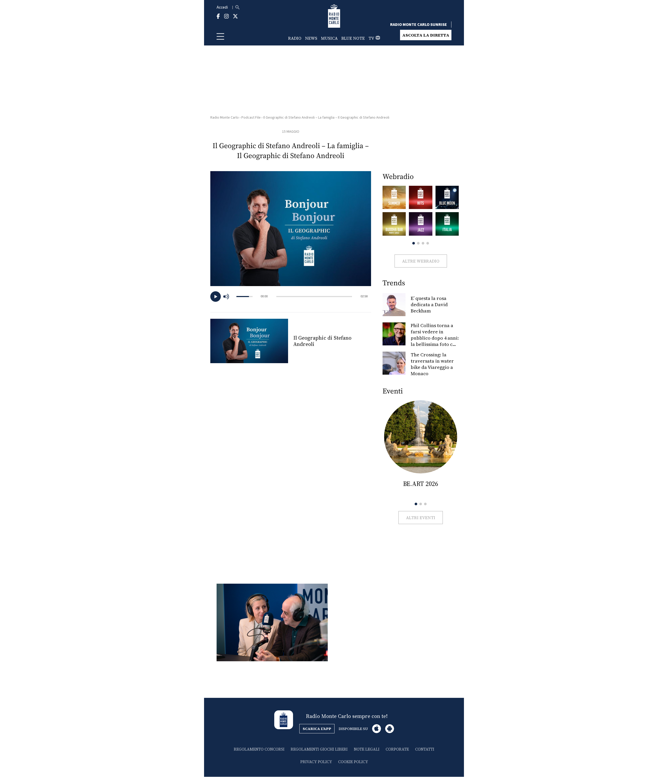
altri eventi (420, 517)
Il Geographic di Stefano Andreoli (322, 341)
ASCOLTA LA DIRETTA (425, 35)
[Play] (215, 296)
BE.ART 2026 (420, 483)
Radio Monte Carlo (224, 117)
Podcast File (251, 117)
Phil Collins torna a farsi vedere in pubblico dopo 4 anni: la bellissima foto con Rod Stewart (435, 338)
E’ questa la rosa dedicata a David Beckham (429, 304)
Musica (329, 38)
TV (371, 38)
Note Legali (366, 749)
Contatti (424, 749)
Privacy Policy (316, 761)
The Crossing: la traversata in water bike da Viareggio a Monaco (432, 364)
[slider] (314, 296)
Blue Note (353, 38)
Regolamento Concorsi (259, 749)
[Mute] (228, 296)
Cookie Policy (353, 761)
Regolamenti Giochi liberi (319, 749)
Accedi (222, 7)
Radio (294, 38)
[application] (290, 296)
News (311, 38)
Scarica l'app (317, 728)
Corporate (397, 749)
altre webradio (420, 261)
